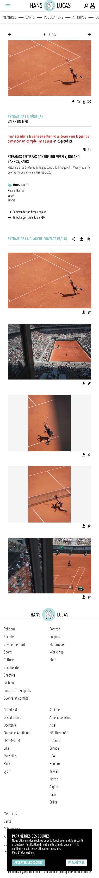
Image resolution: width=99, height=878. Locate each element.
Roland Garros (16, 190)
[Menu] (7, 6)
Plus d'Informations (23, 852)
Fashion (9, 682)
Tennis (11, 200)
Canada (54, 748)
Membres (9, 17)
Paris (7, 763)
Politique (10, 629)
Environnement (14, 644)
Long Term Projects (17, 690)
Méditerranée (59, 732)
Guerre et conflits (16, 698)
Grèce (53, 802)
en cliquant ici (62, 141)
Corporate (56, 636)
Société (9, 636)
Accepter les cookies (28, 862)
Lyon (7, 771)
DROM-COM (12, 740)
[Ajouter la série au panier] (88, 239)
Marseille (10, 755)
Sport (11, 195)
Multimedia (57, 644)
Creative (9, 675)
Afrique (55, 709)
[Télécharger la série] (82, 239)
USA (52, 755)
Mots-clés (20, 185)
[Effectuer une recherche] (86, 5)
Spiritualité (11, 667)
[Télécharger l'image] (73, 102)
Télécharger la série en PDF (29, 217)
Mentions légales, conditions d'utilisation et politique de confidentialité (49, 872)
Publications (53, 17)
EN (89, 150)
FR (84, 150)
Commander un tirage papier (29, 212)
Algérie (54, 786)
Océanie (55, 740)
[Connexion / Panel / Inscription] (92, 5)
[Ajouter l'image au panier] (78, 102)
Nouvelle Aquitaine (17, 732)
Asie (52, 725)
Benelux (55, 763)
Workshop (57, 652)
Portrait (55, 629)
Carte (30, 17)
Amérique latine (60, 717)
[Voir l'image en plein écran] (89, 102)
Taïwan (54, 771)
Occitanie (10, 725)
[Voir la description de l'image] (84, 102)
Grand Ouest (12, 717)
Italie (53, 794)
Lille (6, 748)
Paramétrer (76, 862)
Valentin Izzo (18, 121)
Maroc (54, 779)
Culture (9, 659)
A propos (79, 17)
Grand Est (10, 709)
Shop (53, 659)
